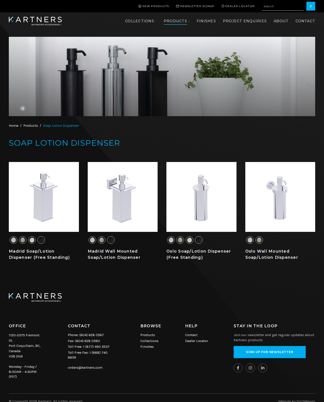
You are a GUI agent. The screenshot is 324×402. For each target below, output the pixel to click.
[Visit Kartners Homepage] (35, 297)
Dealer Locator (196, 341)
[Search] (310, 6)
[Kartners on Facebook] (238, 367)
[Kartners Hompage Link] (35, 21)
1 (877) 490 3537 (96, 346)
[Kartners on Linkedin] (262, 367)
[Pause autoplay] (22, 108)
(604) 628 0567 (91, 335)
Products (147, 335)
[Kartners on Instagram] (250, 367)
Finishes (147, 346)
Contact (191, 335)
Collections (149, 341)
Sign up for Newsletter (269, 352)
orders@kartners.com (85, 367)
